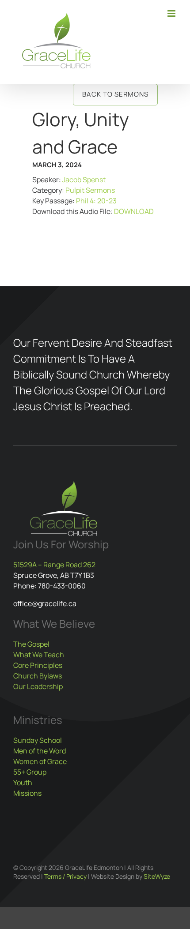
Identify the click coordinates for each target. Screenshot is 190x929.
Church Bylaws (37, 676)
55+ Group (29, 772)
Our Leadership (38, 686)
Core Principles (37, 665)
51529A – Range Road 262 (54, 564)
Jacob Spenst (84, 179)
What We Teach (38, 654)
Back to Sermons (115, 94)
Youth (22, 782)
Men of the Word (39, 751)
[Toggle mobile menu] (172, 13)
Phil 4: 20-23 (96, 201)
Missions (27, 793)
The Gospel (31, 644)
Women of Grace (40, 761)
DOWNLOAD (134, 211)
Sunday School (37, 740)
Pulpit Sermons (90, 190)
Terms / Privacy (65, 876)
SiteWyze (157, 876)
